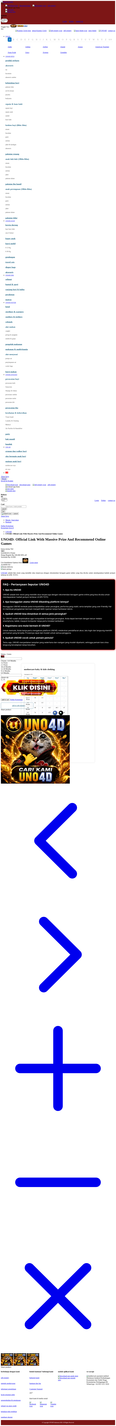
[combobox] (13, 506)
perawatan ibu (11, 408)
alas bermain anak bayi (15, 456)
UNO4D (8, 532)
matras (8, 299)
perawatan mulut (10, 398)
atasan (7, 129)
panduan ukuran (6, 1417)
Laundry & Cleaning (12, 421)
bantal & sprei (11, 284)
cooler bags (9, 366)
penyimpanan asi (10, 362)
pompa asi (8, 358)
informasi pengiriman (8, 1389)
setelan (7, 141)
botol (7, 307)
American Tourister (102, 47)
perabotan (9, 294)
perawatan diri (10, 402)
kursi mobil (10, 243)
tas (6, 70)
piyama (7, 95)
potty (7, 434)
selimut (8, 279)
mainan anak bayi (13, 461)
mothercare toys (10, 465)
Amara (80, 47)
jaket (6, 175)
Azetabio (63, 52)
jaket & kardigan (10, 144)
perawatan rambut (11, 394)
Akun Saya (5, 476)
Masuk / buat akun (12, 520)
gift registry (51, 6)
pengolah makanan (13, 344)
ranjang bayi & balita (14, 289)
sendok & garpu (10, 339)
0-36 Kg (8, 251)
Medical (8, 424)
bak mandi (10, 439)
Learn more (34, 563)
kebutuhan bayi (12, 83)
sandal (7, 116)
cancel (4, 509)
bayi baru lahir (10, 229)
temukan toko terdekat (9, 1411)
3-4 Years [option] (4, 663)
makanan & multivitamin (16, 349)
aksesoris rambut (10, 77)
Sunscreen (8, 387)
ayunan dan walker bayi (16, 451)
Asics (27, 52)
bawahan (8, 133)
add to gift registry (18, 706)
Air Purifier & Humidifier (13, 428)
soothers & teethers (13, 317)
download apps (24, 6)
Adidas (27, 47)
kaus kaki (8, 119)
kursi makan (11, 372)
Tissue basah (9, 417)
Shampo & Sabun (11, 391)
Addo (10, 47)
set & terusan (9, 91)
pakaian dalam (10, 178)
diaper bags (10, 267)
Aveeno (45, 52)
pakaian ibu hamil (13, 184)
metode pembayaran (8, 1383)
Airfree (45, 47)
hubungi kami (34, 1378)
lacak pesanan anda (8, 1395)
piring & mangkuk (11, 335)
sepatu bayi (9, 108)
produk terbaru (12, 60)
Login (65, 21)
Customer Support (35, 1389)
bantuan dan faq (35, 1383)
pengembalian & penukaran (11, 1400)
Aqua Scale (12, 52)
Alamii (62, 47)
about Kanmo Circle (39, 31)
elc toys (7, 469)
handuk (8, 444)
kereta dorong (11, 225)
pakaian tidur (9, 87)
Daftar (71, 21)
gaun (6, 137)
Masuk (4, 479)
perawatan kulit (10, 383)
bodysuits (8, 98)
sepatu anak (9, 112)
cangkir (7, 331)
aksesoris (8, 148)
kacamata (8, 73)
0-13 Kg (8, 248)
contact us (79, 21)
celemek (8, 322)
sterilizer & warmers (14, 312)
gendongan (10, 257)
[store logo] (18, 27)
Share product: (6, 710)
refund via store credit (8, 1406)
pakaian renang (12, 154)
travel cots (9, 262)
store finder (92, 31)
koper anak (10, 238)
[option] (2, 656)
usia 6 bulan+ (9, 233)
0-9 (110, 39)
